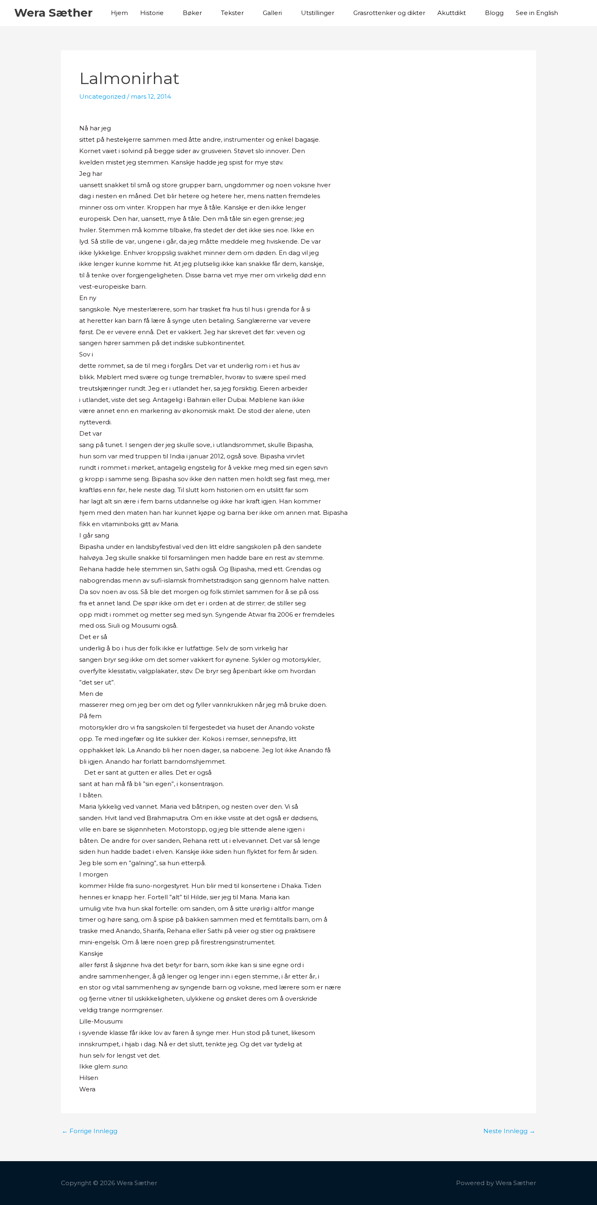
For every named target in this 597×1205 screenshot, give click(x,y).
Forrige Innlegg (89, 1131)
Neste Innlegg (509, 1131)
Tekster (232, 13)
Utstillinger (317, 13)
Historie (152, 13)
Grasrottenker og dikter (389, 13)
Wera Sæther (53, 12)
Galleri (272, 13)
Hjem (119, 13)
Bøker (192, 13)
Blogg (494, 13)
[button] (573, 13)
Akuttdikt (451, 13)
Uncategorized (102, 96)
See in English (537, 13)
